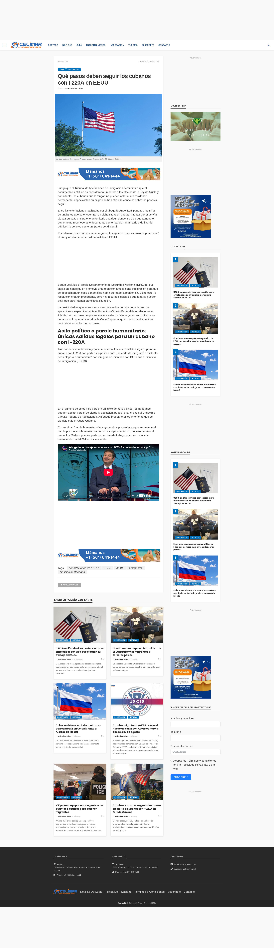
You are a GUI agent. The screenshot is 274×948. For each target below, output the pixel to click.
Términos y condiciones (201, 760)
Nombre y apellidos (182, 718)
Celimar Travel (189, 869)
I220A (120, 567)
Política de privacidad (118, 891)
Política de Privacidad (195, 764)
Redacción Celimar (76, 88)
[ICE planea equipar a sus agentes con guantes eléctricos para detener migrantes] (80, 782)
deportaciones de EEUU (84, 567)
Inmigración (117, 45)
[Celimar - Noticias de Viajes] (26, 45)
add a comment (70, 585)
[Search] (268, 45)
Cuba (79, 45)
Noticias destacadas (72, 571)
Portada (53, 45)
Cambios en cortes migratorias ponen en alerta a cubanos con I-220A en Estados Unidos (137, 809)
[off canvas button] (4, 45)
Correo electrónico (182, 746)
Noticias (67, 45)
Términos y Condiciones (149, 891)
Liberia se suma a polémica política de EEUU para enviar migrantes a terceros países (137, 652)
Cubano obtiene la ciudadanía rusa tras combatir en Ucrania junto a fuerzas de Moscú (78, 729)
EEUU (107, 567)
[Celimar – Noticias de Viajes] (65, 891)
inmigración (136, 567)
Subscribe (181, 777)
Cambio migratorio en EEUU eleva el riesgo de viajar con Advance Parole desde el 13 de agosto (135, 729)
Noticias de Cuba (91, 891)
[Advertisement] (137, 20)
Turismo (133, 45)
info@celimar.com (188, 864)
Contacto (164, 45)
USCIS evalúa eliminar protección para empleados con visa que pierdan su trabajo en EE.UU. (80, 652)
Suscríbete (148, 45)
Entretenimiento (96, 45)
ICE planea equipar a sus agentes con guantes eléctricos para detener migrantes (79, 809)
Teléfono (176, 731)
